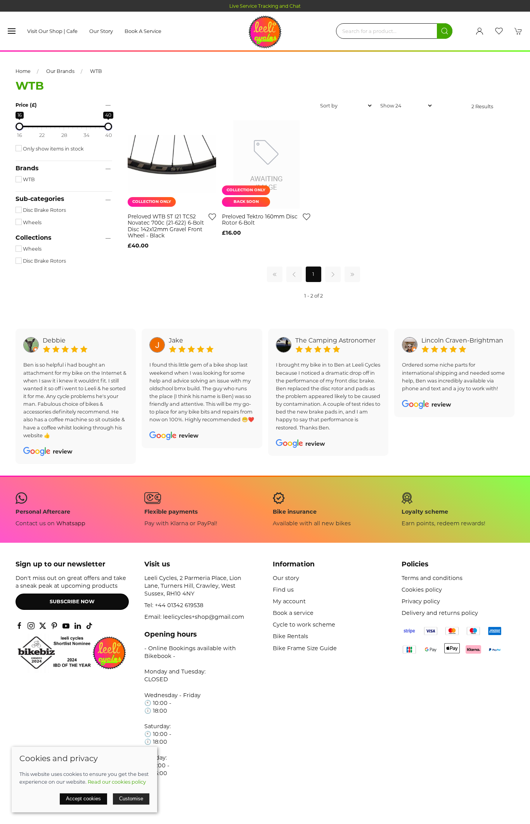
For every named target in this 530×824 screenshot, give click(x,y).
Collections (33, 237)
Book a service (143, 31)
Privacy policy (421, 601)
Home (23, 71)
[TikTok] (89, 626)
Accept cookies (83, 798)
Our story (101, 31)
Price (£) (26, 105)
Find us (283, 589)
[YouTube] (66, 626)
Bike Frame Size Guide (305, 648)
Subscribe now (72, 601)
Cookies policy (422, 589)
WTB (96, 71)
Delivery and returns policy (440, 612)
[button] (12, 31)
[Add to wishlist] (212, 216)
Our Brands (60, 71)
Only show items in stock (53, 149)
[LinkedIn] (77, 626)
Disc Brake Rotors (44, 210)
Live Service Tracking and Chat (265, 6)
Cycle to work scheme (304, 624)
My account (289, 601)
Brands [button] (27, 168)
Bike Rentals (290, 636)
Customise (131, 798)
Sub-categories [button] (40, 199)
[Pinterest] (54, 626)
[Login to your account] (479, 31)
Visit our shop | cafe (52, 31)
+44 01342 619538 (179, 605)
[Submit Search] (444, 31)
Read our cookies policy (117, 782)
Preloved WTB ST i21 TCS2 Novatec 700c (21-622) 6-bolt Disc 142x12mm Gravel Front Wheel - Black (166, 226)
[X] (43, 626)
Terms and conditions (432, 578)
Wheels (32, 222)
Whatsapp (70, 523)
